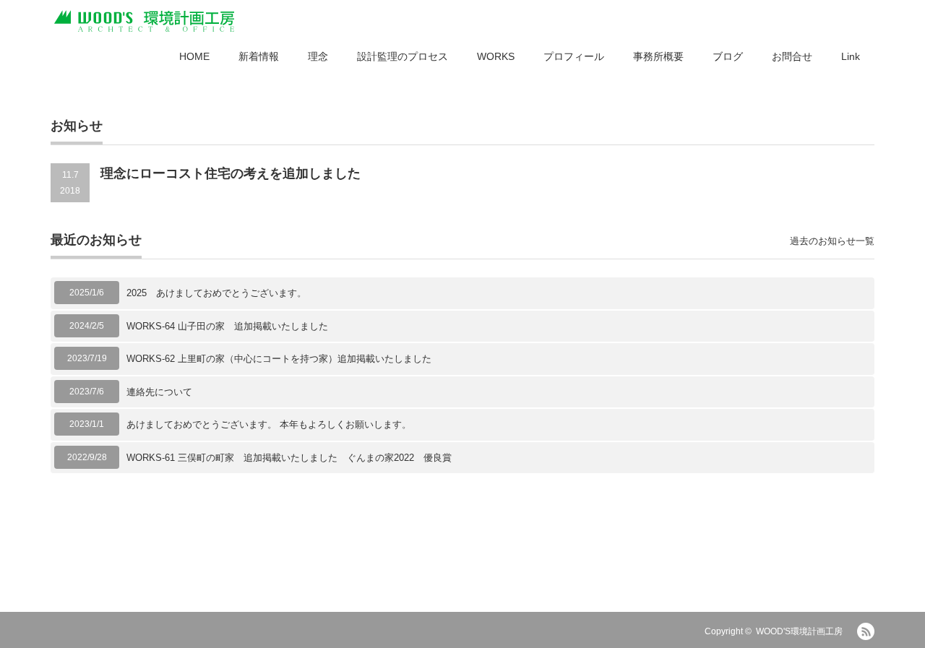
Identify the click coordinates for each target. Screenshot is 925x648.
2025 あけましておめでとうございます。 (216, 293)
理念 (318, 56)
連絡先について (159, 391)
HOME (194, 56)
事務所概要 (658, 56)
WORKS (496, 56)
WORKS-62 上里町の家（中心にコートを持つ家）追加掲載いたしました (278, 358)
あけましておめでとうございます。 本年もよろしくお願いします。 (268, 424)
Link (850, 56)
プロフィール (573, 56)
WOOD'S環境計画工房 (799, 631)
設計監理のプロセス (402, 56)
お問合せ (792, 56)
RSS (865, 631)
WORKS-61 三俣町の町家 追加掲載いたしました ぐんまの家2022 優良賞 (289, 457)
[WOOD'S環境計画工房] (144, 21)
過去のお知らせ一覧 (832, 241)
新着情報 (258, 56)
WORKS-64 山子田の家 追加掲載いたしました (227, 326)
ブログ (728, 56)
